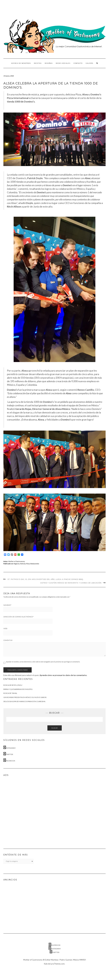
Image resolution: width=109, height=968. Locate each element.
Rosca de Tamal (10, 693)
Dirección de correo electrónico (18, 617)
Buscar (55, 728)
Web (5, 629)
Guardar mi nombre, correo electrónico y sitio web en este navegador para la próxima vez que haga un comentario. (43, 662)
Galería (89, 63)
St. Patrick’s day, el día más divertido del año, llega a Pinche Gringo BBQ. (45, 579)
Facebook (10, 761)
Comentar (7, 640)
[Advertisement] (55, 9)
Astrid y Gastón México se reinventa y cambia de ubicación (70, 583)
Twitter (9, 754)
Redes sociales (63, 63)
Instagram (10, 748)
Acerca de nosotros (21, 63)
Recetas (37, 63)
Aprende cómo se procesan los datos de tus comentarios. (63, 675)
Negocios (17, 564)
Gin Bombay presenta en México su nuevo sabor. (25, 697)
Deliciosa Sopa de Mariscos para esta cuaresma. (24, 701)
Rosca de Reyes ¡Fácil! (13, 685)
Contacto (78, 63)
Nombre (7, 605)
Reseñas (49, 63)
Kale (46, 964)
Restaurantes (34, 564)
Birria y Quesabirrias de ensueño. (18, 689)
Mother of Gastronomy (16, 561)
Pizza (28, 564)
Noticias (23, 564)
